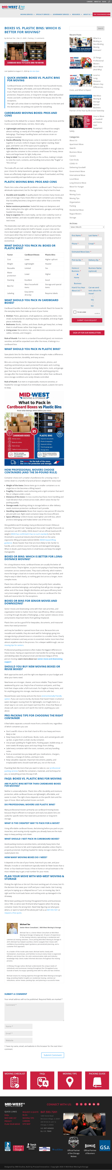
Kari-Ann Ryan (34, 71)
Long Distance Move (78, 183)
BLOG (104, 2)
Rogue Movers (75, 214)
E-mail (92, 243)
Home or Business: (76, 269)
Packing (31, 38)
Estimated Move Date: (81, 252)
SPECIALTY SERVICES (43, 14)
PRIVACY (8, 1121)
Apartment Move (76, 144)
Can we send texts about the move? (95, 290)
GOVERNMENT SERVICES (61, 14)
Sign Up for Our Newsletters (87, 333)
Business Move (76, 152)
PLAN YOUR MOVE (12, 1124)
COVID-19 (73, 163)
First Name (77, 235)
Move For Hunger (77, 186)
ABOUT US (97, 2)
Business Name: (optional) (95, 269)
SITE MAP (26, 1124)
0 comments (39, 38)
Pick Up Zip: (77, 260)
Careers (73, 156)
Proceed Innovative (41, 1167)
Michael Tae (11, 38)
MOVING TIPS (28, 1118)
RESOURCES (76, 14)
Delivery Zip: (94, 260)
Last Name (94, 235)
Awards (73, 148)
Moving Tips (74, 198)
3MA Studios (20, 1167)
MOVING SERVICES (26, 14)
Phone (75, 243)
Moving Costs (75, 194)
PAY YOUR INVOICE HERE (102, 14)
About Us (73, 140)
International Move (77, 175)
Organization (75, 202)
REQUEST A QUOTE (30, 1112)
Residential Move (77, 210)
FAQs (6, 1115)
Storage (73, 217)
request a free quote (12, 913)
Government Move (77, 171)
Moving (73, 190)
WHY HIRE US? (10, 1118)
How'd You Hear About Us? (78, 289)
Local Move (74, 179)
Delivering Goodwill (78, 167)
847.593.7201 (52, 910)
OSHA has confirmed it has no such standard (29, 534)
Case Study (74, 160)
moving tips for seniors (14, 645)
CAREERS (90, 2)
